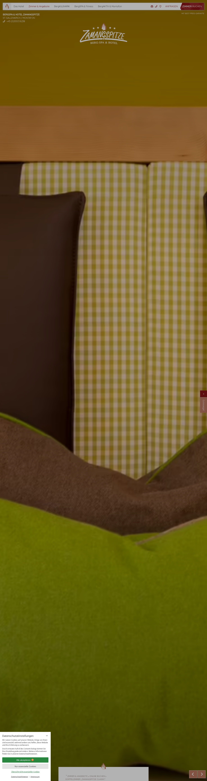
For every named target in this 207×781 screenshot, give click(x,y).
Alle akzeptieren (23, 760)
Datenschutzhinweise (19, 777)
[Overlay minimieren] (47, 735)
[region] (25, 747)
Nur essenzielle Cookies (25, 766)
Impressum (35, 777)
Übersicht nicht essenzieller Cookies (25, 772)
